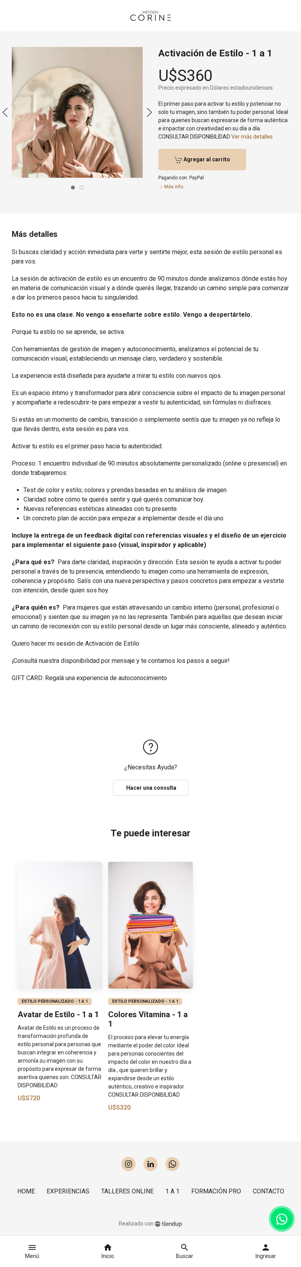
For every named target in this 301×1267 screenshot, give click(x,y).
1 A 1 (172, 1191)
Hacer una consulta (150, 788)
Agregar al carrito (206, 159)
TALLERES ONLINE (127, 1191)
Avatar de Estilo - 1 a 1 (58, 1014)
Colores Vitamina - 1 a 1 (148, 1018)
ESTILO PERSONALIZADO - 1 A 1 (55, 1000)
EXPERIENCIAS (68, 1191)
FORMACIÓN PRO (216, 1191)
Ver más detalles (252, 137)
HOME (26, 1191)
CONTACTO (268, 1191)
